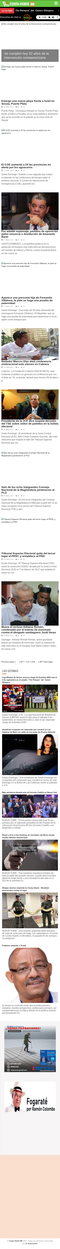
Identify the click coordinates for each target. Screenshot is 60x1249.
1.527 (21, 662)
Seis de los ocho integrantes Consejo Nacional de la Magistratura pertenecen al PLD (27, 490)
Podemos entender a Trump (14, 946)
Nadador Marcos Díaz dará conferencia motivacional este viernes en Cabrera (26, 363)
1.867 (40, 662)
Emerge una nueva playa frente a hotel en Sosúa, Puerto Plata (28, 102)
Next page (48, 662)
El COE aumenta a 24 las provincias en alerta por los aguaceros (26, 166)
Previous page (7, 662)
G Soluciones (31, 1244)
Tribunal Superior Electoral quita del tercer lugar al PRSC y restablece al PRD (28, 555)
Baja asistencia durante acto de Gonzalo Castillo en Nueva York (29, 792)
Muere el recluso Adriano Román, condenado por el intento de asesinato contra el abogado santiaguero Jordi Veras (28, 629)
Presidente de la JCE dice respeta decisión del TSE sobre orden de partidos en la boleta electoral (29, 423)
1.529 (32, 662)
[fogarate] (30, 1097)
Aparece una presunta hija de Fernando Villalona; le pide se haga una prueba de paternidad (27, 300)
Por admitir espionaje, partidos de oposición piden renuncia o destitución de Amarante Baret (29, 234)
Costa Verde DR (15, 1241)
